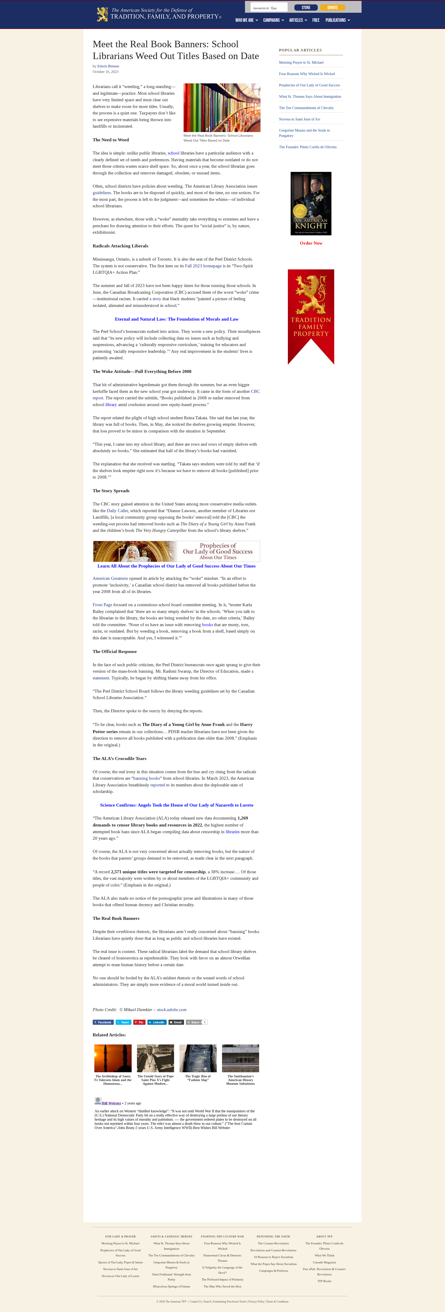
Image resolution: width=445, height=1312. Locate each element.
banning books (146, 778)
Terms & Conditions (277, 1301)
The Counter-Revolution (273, 1243)
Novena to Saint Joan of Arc (300, 119)
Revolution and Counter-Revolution (273, 1250)
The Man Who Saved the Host (222, 1286)
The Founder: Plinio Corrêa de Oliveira (308, 147)
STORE (306, 7)
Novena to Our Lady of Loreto (121, 1276)
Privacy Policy (256, 1301)
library (111, 404)
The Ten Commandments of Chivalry (306, 108)
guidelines (102, 192)
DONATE (332, 7)
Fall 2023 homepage (203, 265)
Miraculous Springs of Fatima (171, 1286)
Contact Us (196, 1301)
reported (157, 784)
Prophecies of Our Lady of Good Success (309, 85)
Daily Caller (117, 510)
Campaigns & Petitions (273, 1270)
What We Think (324, 1255)
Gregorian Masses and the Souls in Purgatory (304, 132)
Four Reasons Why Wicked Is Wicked (307, 74)
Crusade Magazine (324, 1262)
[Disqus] (177, 1153)
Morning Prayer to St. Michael (301, 62)
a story (155, 298)
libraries (233, 831)
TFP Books (324, 1281)
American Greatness (110, 578)
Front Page (102, 604)
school (173, 153)
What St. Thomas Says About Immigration (310, 96)
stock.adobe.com (172, 1009)
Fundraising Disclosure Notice (230, 1301)
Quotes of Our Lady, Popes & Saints (120, 1262)
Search (207, 1301)
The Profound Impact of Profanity (223, 1279)
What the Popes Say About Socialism (274, 1264)
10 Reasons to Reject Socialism (273, 1257)
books (207, 624)
